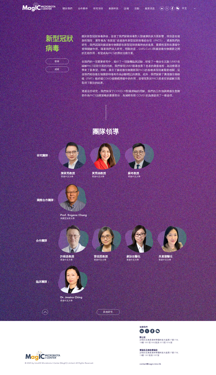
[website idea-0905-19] (147, 331)
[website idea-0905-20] (142, 331)
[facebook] (172, 8)
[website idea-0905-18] (152, 331)
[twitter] (167, 8)
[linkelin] (162, 8)
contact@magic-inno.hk (150, 364)
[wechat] (178, 8)
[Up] (45, 312)
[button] (57, 61)
